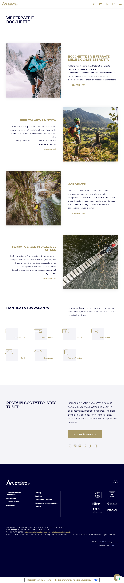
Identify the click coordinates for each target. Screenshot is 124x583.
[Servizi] (69, 334)
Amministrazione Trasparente (13, 494)
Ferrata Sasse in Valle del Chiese (34, 248)
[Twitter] (85, 446)
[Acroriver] (33, 198)
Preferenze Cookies (43, 500)
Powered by (108, 545)
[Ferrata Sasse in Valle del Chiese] (90, 262)
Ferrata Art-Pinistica (37, 120)
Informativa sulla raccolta (39, 580)
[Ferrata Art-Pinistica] (90, 134)
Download (10, 505)
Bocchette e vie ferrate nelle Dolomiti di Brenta (89, 58)
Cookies (38, 496)
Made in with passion (105, 542)
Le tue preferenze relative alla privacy (73, 580)
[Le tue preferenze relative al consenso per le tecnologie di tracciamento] (119, 578)
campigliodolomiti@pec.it (59, 532)
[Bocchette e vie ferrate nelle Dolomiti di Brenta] (33, 70)
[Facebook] (70, 446)
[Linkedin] (95, 446)
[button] (115, 482)
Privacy (38, 493)
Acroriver (77, 184)
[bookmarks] (107, 4)
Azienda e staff (12, 502)
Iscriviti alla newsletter (85, 434)
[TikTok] (90, 446)
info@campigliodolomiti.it (36, 532)
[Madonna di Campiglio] (10, 4)
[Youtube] (80, 446)
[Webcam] (114, 4)
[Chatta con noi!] (117, 577)
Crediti (38, 507)
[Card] (12, 355)
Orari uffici (11, 498)
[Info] (94, 4)
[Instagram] (75, 446)
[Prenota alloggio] (101, 4)
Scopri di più (78, 85)
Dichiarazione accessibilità (46, 503)
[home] (18, 481)
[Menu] (120, 4)
